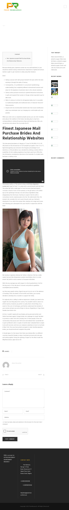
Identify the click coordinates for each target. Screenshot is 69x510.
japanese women (17, 38)
